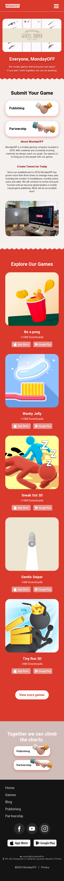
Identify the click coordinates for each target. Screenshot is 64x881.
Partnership (14, 816)
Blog (8, 802)
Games (10, 795)
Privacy (45, 867)
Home (9, 788)
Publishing (13, 809)
